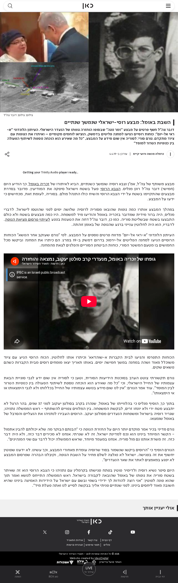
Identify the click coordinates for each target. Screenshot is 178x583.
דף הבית (107, 540)
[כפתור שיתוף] (7, 154)
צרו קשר (92, 540)
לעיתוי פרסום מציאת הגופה (27, 219)
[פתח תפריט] (168, 6)
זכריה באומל (39, 184)
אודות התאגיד (75, 540)
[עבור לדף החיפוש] (10, 6)
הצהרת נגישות (75, 545)
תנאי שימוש (92, 545)
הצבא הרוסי (110, 189)
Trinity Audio (49, 172)
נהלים (107, 545)
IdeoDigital (101, 558)
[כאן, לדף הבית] (88, 6)
